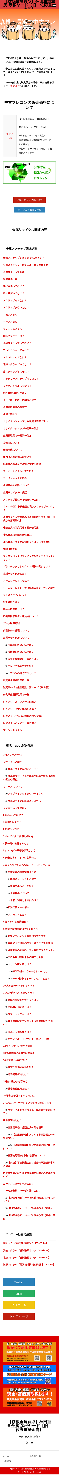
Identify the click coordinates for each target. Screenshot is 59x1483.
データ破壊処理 (11, 623)
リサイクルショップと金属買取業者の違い (25, 421)
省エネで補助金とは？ (19, 1031)
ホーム (6, 1456)
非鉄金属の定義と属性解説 (17, 534)
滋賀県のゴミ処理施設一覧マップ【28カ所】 (27, 687)
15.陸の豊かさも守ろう (15, 1081)
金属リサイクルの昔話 (15, 492)
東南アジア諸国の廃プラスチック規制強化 (30, 943)
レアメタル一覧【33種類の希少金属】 (23, 715)
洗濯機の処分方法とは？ (21, 651)
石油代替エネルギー (18, 907)
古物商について (11, 442)
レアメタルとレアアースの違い (19, 701)
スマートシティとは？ (19, 1014)
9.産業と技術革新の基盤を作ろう (20, 928)
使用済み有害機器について (17, 456)
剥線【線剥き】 (11, 548)
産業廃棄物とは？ (12, 1120)
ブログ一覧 (19, 1305)
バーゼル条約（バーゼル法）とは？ (22, 1190)
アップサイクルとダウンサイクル (25, 793)
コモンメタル (10, 314)
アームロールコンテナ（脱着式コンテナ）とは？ (29, 588)
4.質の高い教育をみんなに (17, 843)
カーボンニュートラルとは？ (18, 1183)
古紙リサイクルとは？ (15, 573)
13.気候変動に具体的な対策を (19, 1053)
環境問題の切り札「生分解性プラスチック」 (31, 950)
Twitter (19, 1282)
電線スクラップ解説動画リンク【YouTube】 (27, 1257)
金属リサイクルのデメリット (23, 768)
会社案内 (7, 1461)
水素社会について (19, 893)
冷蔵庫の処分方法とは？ (21, 644)
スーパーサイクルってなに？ (18, 471)
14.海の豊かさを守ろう (15, 1060)
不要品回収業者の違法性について (21, 616)
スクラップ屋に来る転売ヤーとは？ (22, 499)
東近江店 (15, 86)
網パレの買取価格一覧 (29, 209)
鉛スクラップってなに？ (16, 371)
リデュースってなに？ (15, 807)
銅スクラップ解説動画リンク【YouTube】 (25, 1243)
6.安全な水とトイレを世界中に (19, 857)
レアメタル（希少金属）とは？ (19, 708)
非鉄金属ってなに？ (13, 286)
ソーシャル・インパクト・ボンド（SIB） (30, 1038)
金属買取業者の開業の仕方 (17, 435)
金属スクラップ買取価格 (29, 200)
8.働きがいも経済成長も (16, 921)
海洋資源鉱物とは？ (18, 1074)
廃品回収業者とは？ (13, 609)
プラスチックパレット (15, 595)
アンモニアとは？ (17, 914)
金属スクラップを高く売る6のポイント (24, 257)
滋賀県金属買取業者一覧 (16, 680)
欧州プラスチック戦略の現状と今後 (27, 935)
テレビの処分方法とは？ (21, 666)
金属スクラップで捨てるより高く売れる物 (25, 264)
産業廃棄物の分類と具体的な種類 (25, 1127)
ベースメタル (10, 321)
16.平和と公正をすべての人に (19, 1095)
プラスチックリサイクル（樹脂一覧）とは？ (26, 566)
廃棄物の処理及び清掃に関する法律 (22, 464)
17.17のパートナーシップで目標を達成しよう (27, 1102)
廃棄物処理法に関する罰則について (27, 1155)
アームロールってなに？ (16, 580)
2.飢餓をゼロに (11, 829)
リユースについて (12, 786)
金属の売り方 (10, 414)
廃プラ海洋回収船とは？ (21, 1067)
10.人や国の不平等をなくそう (19, 985)
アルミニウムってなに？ (16, 350)
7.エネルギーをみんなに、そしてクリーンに (26, 864)
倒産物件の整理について (16, 630)
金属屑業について (12, 449)
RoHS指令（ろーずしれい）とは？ (31, 978)
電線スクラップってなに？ (17, 364)
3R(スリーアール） (13, 754)
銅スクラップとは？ (13, 336)
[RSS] (32, 1442)
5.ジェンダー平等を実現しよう (19, 850)
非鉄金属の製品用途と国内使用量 (21, 527)
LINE (18, 1293)
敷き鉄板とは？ (11, 602)
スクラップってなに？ (15, 300)
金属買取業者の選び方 (15, 407)
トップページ (18, 1316)
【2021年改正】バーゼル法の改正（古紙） (30, 1208)
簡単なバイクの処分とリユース (24, 800)
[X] (27, 1442)
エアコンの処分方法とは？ (22, 673)
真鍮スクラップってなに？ (17, 343)
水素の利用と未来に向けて (24, 900)
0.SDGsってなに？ (13, 815)
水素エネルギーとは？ (22, 886)
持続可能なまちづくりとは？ (23, 999)
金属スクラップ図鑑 (13, 272)
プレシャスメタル (12, 329)
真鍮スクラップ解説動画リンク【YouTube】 (27, 1250)
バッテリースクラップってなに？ (21, 378)
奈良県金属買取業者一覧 (16, 694)
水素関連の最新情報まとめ (22, 872)
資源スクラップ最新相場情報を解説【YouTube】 (29, 1264)
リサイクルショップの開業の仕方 (21, 428)
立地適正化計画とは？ (19, 1007)
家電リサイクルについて (16, 637)
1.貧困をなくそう (12, 822)
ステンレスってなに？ (15, 357)
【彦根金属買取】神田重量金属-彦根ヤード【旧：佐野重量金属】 (29, 4)
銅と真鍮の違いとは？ (15, 392)
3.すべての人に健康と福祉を (18, 836)
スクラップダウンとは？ (16, 307)
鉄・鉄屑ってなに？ (13, 293)
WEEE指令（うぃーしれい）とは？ (31, 971)
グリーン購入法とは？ (19, 964)
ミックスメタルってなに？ (17, 385)
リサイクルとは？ (12, 761)
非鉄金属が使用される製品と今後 (25, 957)
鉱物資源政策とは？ (18, 1088)
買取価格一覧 (35, 1456)
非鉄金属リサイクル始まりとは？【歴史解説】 (28, 542)
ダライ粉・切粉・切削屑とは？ (19, 400)
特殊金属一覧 (10, 279)
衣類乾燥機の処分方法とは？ (23, 659)
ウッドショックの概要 (15, 478)
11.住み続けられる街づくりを (19, 992)
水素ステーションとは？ (23, 879)
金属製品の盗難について (16, 485)
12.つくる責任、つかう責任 (17, 1045)
